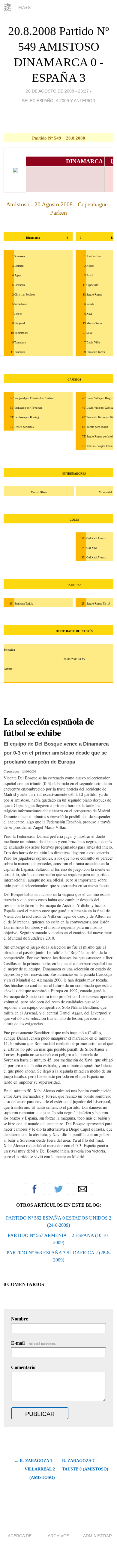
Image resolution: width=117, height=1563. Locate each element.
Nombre (19, 1318)
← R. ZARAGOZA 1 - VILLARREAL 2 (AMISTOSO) (34, 1469)
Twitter (58, 1189)
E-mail (33, 1343)
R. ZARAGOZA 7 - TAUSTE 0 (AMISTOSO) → (85, 1469)
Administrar (97, 1535)
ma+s (24, 7)
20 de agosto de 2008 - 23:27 (57, 91)
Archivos (58, 1535)
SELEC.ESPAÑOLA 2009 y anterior (58, 100)
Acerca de (20, 1535)
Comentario (23, 1367)
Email (82, 1189)
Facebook (34, 1189)
